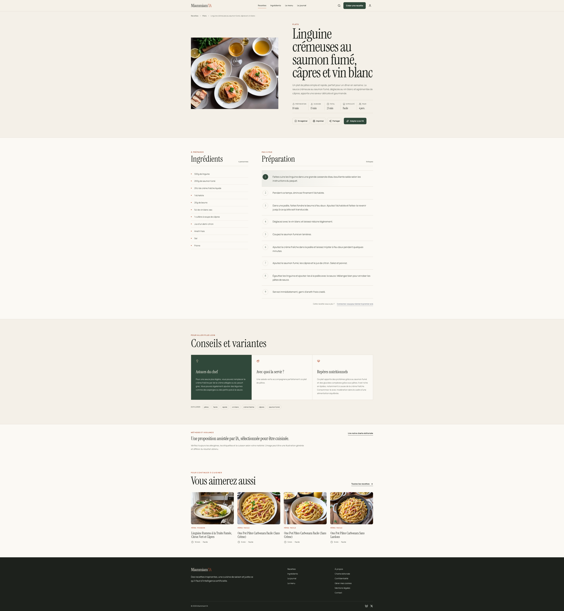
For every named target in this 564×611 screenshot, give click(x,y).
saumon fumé (274, 407)
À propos (339, 569)
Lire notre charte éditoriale (360, 433)
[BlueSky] (366, 606)
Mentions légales (342, 588)
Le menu (289, 5)
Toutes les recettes (360, 483)
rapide (224, 407)
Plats (204, 16)
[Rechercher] (339, 5)
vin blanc (235, 407)
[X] (371, 606)
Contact (338, 592)
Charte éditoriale (342, 573)
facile (215, 407)
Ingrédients (275, 5)
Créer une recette (354, 5)
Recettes (262, 5)
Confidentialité (341, 578)
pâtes (206, 407)
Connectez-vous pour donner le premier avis (355, 304)
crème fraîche (249, 407)
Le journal (301, 5)
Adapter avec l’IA (357, 121)
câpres (261, 407)
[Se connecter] (370, 5)
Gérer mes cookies (343, 583)
